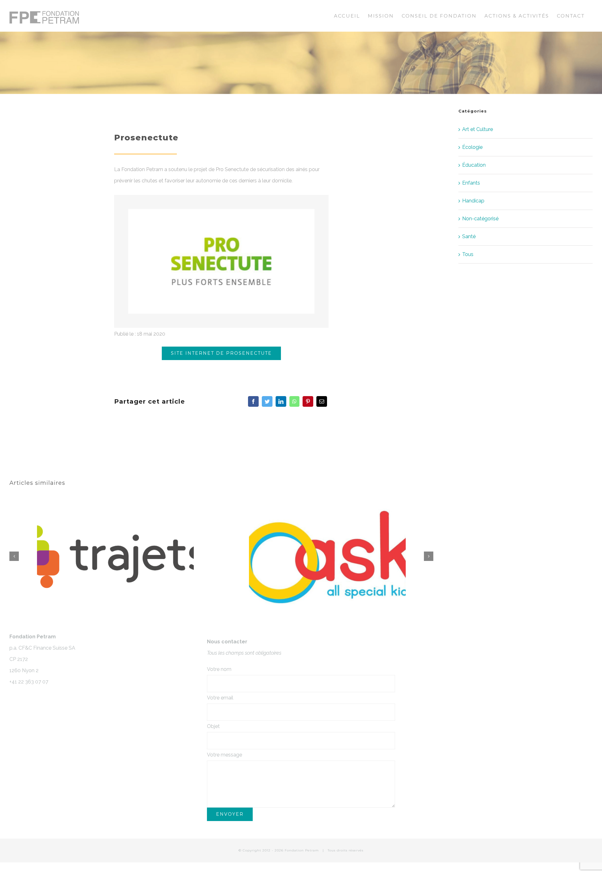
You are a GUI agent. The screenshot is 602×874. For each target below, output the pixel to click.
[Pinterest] (308, 401)
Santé (469, 236)
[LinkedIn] (281, 401)
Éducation (474, 165)
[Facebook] (253, 401)
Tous (467, 254)
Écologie (472, 147)
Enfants (471, 183)
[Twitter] (267, 401)
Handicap (473, 201)
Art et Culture (477, 129)
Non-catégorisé (480, 219)
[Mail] (321, 401)
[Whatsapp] (294, 401)
